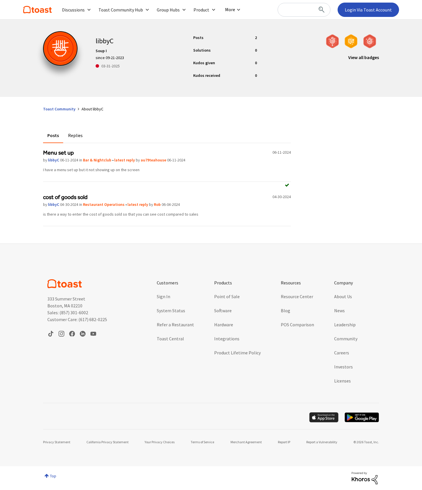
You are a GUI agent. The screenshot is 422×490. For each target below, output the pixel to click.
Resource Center (297, 296)
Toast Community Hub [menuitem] (120, 10)
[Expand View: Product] (213, 9)
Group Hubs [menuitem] (168, 10)
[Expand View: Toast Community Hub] (147, 9)
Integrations (226, 338)
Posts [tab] (53, 135)
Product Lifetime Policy (237, 353)
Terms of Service (202, 442)
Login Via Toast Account (368, 10)
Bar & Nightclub (97, 160)
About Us (343, 296)
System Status (171, 310)
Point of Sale (227, 296)
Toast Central (170, 338)
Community (345, 338)
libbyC (54, 160)
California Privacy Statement (107, 442)
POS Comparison (297, 324)
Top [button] (53, 476)
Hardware (223, 324)
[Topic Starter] (351, 41)
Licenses (342, 381)
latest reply (125, 160)
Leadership (345, 324)
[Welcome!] (370, 41)
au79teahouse (154, 160)
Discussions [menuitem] (73, 10)
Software (223, 310)
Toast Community (37, 9)
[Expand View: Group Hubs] (184, 9)
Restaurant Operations (104, 204)
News (339, 310)
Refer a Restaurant (175, 324)
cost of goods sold (65, 197)
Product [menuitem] (201, 10)
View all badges (363, 57)
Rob (158, 204)
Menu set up (58, 152)
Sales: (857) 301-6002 (67, 312)
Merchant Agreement (246, 442)
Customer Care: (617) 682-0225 (77, 319)
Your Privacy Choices (160, 442)
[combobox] (304, 10)
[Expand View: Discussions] (89, 9)
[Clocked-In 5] (332, 41)
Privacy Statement (56, 442)
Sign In (163, 296)
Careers (341, 353)
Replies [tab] (75, 135)
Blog (285, 310)
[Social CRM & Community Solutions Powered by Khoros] (365, 477)
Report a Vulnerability (321, 442)
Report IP (284, 442)
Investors (343, 367)
